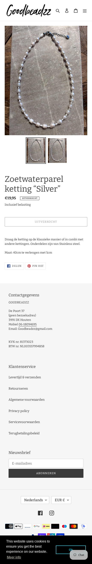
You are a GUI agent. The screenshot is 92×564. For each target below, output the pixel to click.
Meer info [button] (14, 557)
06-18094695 (28, 324)
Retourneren (18, 388)
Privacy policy (19, 411)
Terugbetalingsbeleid (24, 433)
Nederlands (33, 500)
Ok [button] (71, 549)
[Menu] (84, 10)
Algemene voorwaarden (27, 400)
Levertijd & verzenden (25, 377)
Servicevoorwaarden (24, 422)
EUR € (60, 500)
